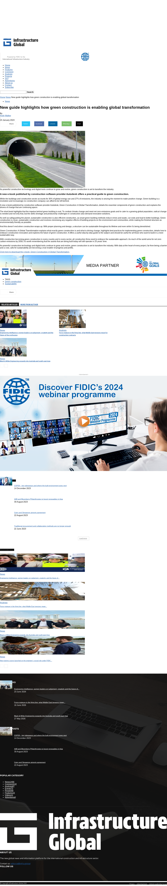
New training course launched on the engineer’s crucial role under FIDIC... (26, 661)
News (7, 67)
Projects (8, 76)
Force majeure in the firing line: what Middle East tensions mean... (23, 606)
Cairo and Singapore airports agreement (29, 513)
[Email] (58, 292)
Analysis (8, 74)
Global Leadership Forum (158, 884)
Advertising (10, 81)
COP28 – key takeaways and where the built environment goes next (40, 486)
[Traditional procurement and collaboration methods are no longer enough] (6, 485)
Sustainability (11, 284)
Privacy (132, 884)
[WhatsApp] (49, 292)
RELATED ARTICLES (9, 305)
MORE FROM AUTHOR (29, 305)
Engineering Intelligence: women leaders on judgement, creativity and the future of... (30, 578)
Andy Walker (5, 116)
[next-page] (6, 365)
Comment (9, 72)
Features (9, 70)
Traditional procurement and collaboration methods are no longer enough (42, 526)
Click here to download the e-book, (34, 252)
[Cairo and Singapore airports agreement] (6, 735)
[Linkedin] (40, 292)
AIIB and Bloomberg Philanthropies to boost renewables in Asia (38, 499)
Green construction (13, 282)
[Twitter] (22, 292)
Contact (8, 85)
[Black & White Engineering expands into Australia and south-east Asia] (13, 356)
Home (7, 65)
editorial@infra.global (20, 863)
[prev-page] (1, 365)
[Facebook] (31, 292)
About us (9, 83)
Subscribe (9, 87)
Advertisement (142, 884)
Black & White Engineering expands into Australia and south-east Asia (25, 361)
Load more (83, 538)
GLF (7, 78)
